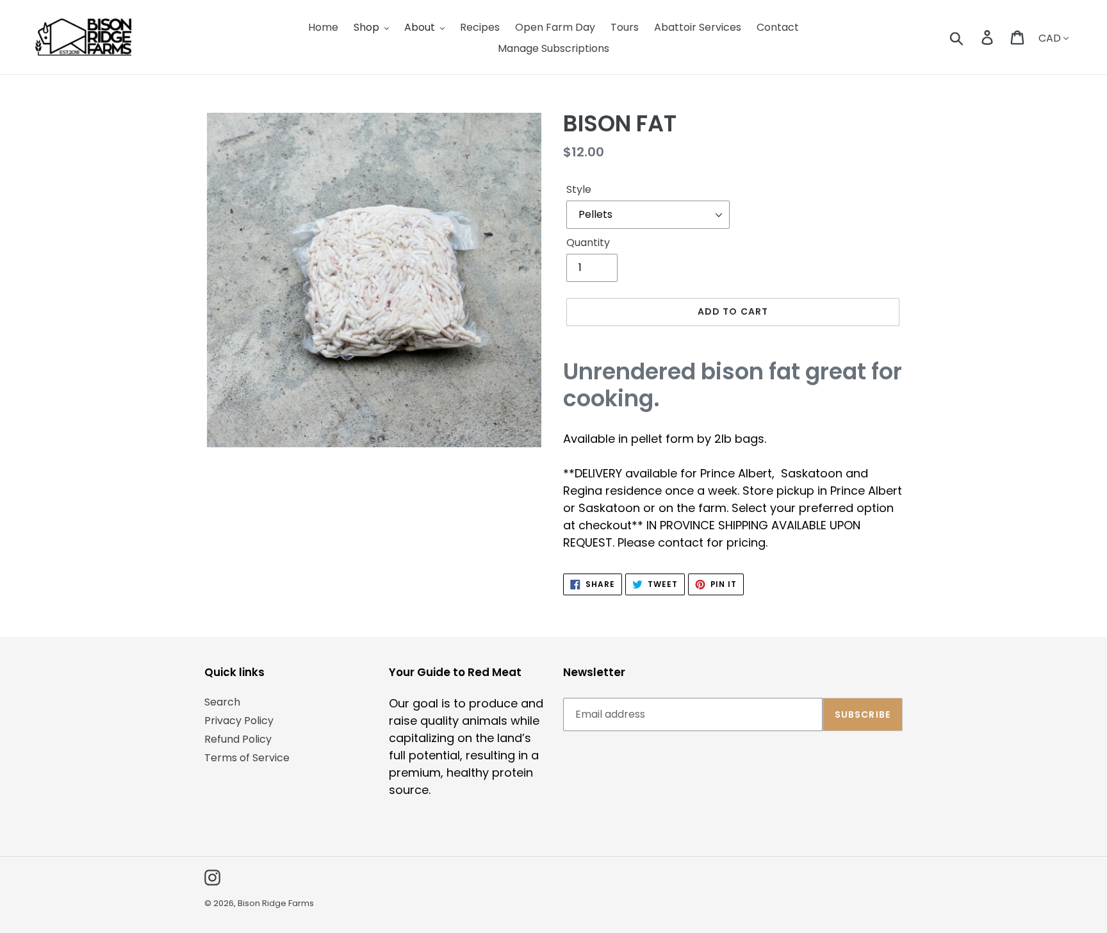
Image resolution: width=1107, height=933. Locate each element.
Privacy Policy (239, 720)
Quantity (588, 242)
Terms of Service (247, 757)
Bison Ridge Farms (276, 903)
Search (222, 702)
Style (578, 189)
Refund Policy (238, 739)
